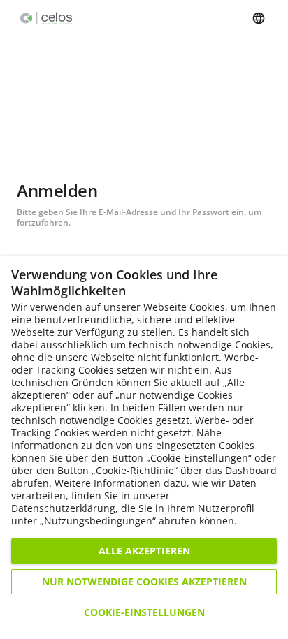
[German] (258, 18)
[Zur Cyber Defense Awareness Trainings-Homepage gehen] (46, 18)
